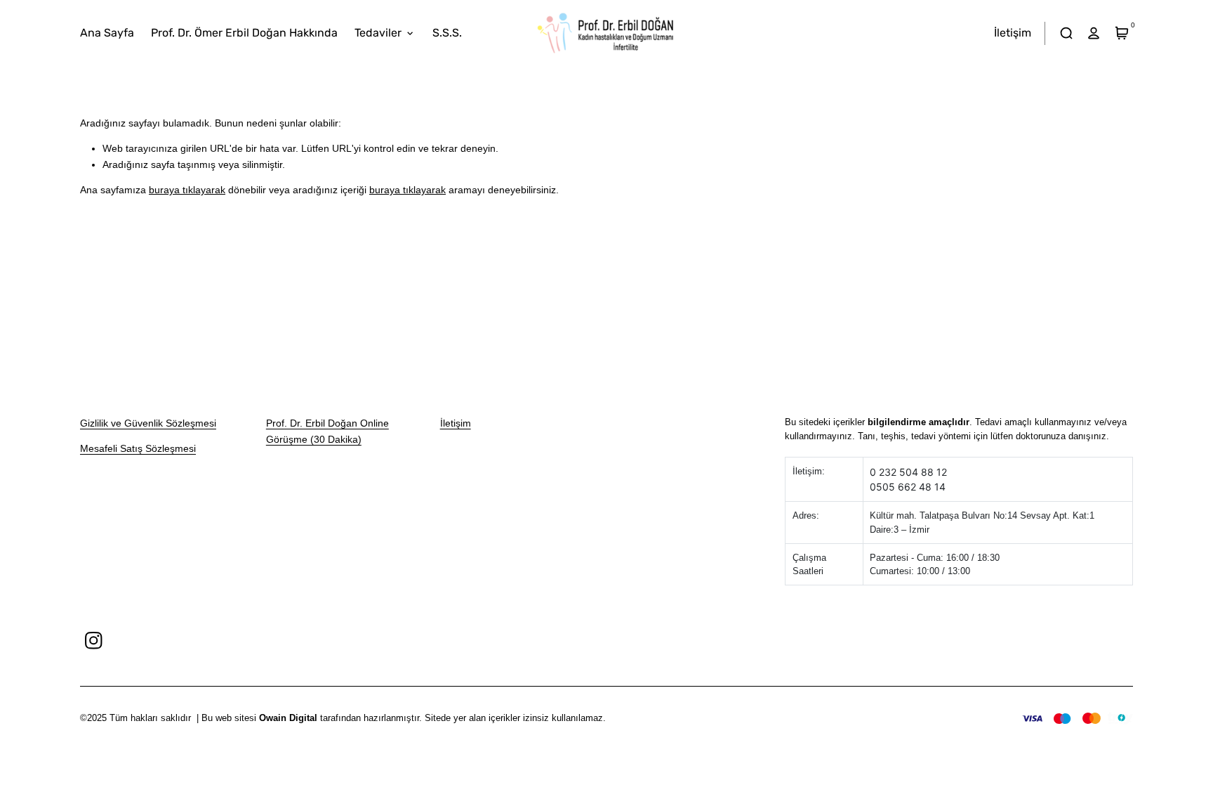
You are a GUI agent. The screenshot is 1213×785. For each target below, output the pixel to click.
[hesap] (1094, 33)
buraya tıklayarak (187, 189)
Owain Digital (288, 718)
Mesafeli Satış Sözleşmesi (138, 448)
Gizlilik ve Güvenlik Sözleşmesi (148, 423)
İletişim (455, 423)
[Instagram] (93, 640)
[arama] (1066, 33)
